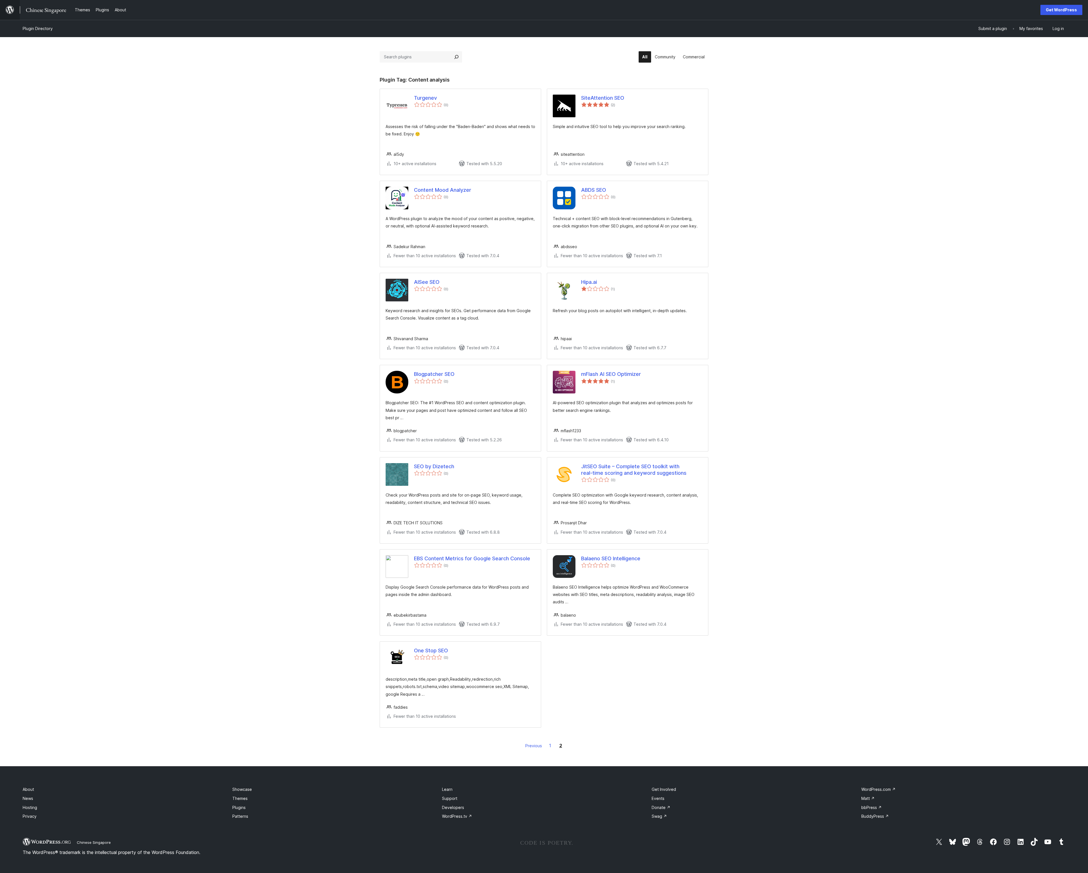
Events (658, 798)
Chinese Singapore (94, 842)
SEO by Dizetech (434, 466)
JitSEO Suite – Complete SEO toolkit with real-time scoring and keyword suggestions (634, 469)
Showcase (242, 789)
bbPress (871, 807)
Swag (659, 816)
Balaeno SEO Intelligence (610, 558)
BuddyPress (875, 816)
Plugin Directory (38, 28)
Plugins (239, 807)
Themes (240, 798)
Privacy (30, 816)
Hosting (30, 807)
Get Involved (664, 789)
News (28, 798)
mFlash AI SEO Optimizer (611, 374)
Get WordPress (1061, 9)
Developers (453, 807)
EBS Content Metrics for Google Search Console (472, 558)
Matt (868, 798)
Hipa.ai (589, 282)
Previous (533, 745)
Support (449, 798)
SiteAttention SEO (602, 98)
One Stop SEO (431, 650)
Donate (661, 807)
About (28, 789)
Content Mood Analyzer (442, 190)
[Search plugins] (456, 57)
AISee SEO (426, 282)
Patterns (240, 816)
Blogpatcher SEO (434, 374)
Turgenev (425, 98)
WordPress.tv (457, 816)
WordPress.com (878, 789)
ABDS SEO (593, 190)
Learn (447, 789)
